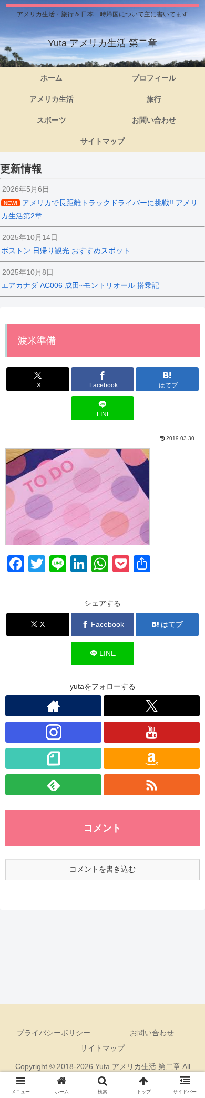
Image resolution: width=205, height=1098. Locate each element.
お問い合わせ (152, 1033)
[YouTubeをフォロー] (152, 732)
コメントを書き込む (102, 869)
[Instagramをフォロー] (53, 732)
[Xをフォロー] (152, 705)
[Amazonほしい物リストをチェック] (152, 758)
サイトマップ (102, 1048)
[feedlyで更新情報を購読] (53, 784)
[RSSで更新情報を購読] (152, 784)
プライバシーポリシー (53, 1033)
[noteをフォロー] (53, 758)
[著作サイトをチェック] (53, 705)
